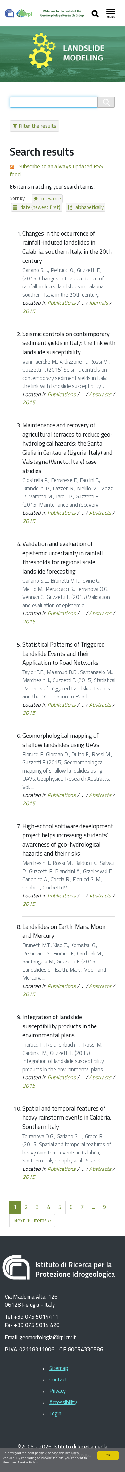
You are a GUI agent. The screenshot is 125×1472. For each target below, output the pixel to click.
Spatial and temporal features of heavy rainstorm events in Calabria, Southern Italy (66, 1117)
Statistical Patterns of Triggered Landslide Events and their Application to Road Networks (63, 653)
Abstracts (100, 394)
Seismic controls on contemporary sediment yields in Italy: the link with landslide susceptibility (68, 343)
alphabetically (89, 207)
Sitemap (58, 1368)
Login (55, 1413)
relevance (51, 198)
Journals (98, 303)
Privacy (57, 1391)
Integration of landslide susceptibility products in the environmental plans (59, 1026)
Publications (61, 303)
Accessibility (63, 1402)
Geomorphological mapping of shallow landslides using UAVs (60, 740)
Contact (58, 1379)
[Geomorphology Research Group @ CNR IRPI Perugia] (46, 13)
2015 (28, 311)
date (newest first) (40, 207)
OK (108, 1455)
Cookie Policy (28, 1462)
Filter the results (37, 126)
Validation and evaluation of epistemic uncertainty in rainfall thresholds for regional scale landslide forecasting (62, 557)
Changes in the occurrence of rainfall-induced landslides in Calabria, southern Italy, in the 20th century (67, 247)
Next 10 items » (32, 1220)
